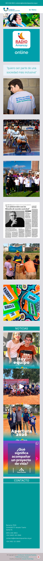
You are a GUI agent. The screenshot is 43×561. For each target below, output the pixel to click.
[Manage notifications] (38, 557)
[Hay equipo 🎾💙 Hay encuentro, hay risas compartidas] (21, 350)
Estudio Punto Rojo (27, 559)
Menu (34, 10)
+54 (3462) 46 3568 (13, 535)
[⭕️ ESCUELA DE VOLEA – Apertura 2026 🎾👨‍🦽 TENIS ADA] (21, 423)
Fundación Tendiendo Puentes (27, 555)
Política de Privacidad (22, 557)
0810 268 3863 (12, 533)
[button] (6, 20)
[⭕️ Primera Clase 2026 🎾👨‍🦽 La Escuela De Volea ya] (21, 387)
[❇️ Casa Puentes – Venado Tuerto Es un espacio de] (21, 459)
